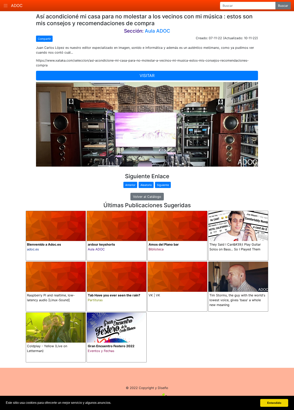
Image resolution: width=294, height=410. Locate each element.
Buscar (283, 6)
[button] (112, 403)
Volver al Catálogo (147, 197)
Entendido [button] (274, 402)
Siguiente (163, 185)
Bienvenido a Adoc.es (44, 244)
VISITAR (147, 75)
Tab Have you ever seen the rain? (114, 295)
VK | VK (154, 295)
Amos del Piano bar (164, 244)
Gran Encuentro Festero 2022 (111, 346)
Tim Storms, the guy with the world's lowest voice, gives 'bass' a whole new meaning (237, 300)
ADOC (17, 5)
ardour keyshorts (101, 244)
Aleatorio (146, 185)
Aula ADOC (157, 31)
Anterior (130, 185)
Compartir (44, 38)
